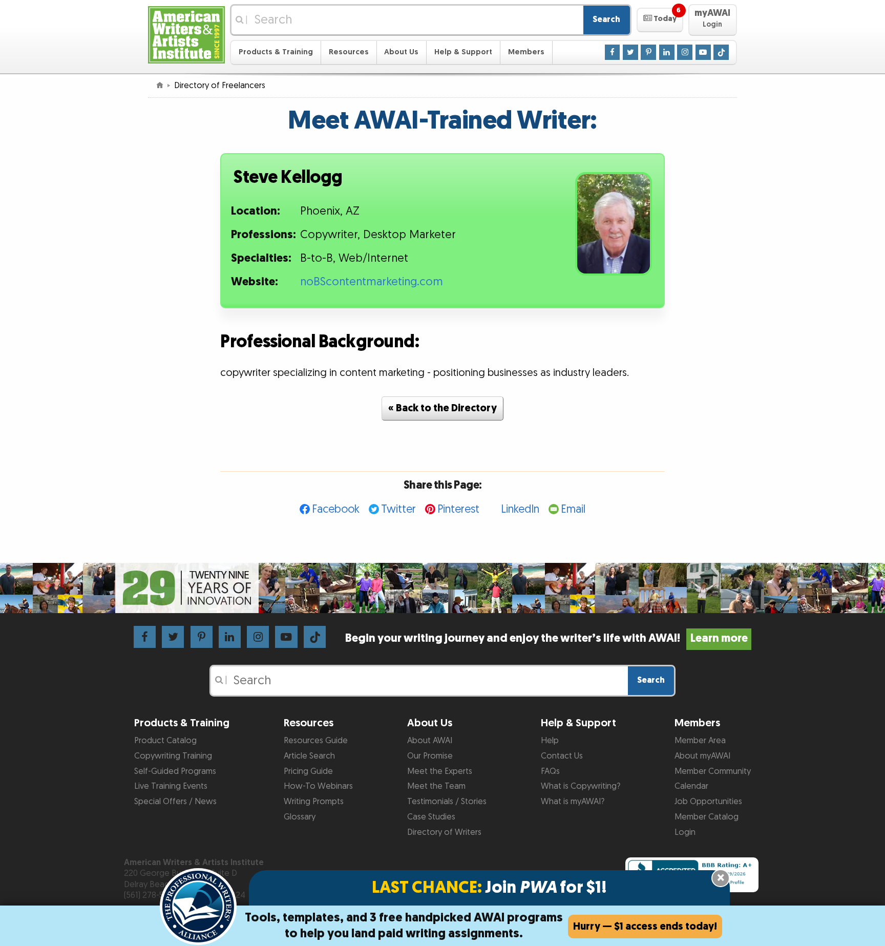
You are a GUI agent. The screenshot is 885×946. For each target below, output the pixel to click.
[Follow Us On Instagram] (684, 51)
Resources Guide (316, 740)
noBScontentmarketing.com (371, 282)
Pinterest (458, 509)
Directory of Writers (444, 832)
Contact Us (562, 756)
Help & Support (463, 52)
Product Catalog (165, 740)
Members (526, 52)
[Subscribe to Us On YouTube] (703, 51)
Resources (349, 52)
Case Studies (431, 817)
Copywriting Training (173, 756)
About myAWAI (702, 756)
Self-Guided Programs (175, 771)
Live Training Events (170, 786)
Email (573, 509)
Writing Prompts (314, 801)
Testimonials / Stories (447, 801)
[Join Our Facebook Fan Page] (612, 51)
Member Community (713, 771)
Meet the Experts (439, 771)
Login (685, 832)
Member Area (700, 740)
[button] (660, 20)
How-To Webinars (318, 786)
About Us (401, 52)
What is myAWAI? (572, 801)
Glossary (299, 817)
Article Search (309, 756)
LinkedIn (520, 509)
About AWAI (429, 740)
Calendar (691, 786)
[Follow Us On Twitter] (630, 51)
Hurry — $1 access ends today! (645, 926)
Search (606, 19)
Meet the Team (436, 786)
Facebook (336, 509)
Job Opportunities (708, 801)
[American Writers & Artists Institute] (186, 33)
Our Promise (430, 756)
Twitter (398, 509)
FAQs (550, 771)
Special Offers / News (175, 801)
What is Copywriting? (580, 786)
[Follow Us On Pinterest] (648, 51)
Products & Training (276, 52)
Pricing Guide (308, 771)
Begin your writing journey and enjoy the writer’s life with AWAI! (546, 638)
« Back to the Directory (442, 408)
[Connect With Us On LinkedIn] (667, 51)
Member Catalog (707, 817)
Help (550, 740)
